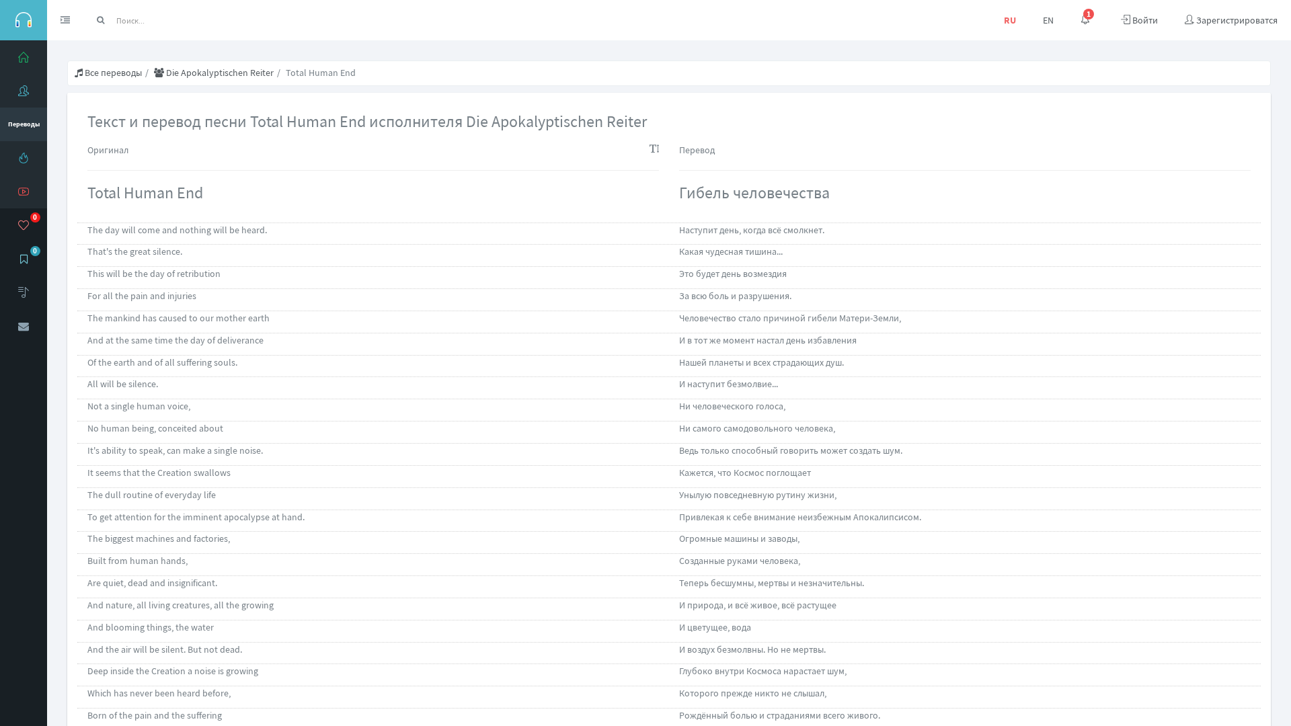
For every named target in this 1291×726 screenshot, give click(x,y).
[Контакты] (23, 326)
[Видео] (23, 191)
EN (1048, 20)
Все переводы (112, 73)
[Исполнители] (23, 91)
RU (1010, 20)
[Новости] (23, 158)
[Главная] (23, 57)
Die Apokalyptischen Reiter (219, 73)
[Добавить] (23, 292)
